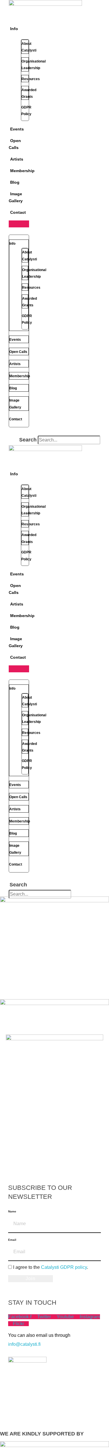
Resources (31, 79)
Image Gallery (16, 197)
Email (12, 1239)
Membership (22, 170)
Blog (14, 182)
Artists (16, 159)
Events (17, 129)
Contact (18, 212)
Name (12, 1211)
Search (28, 440)
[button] (19, 223)
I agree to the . (50, 1267)
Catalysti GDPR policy (64, 1267)
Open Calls (15, 144)
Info (14, 28)
